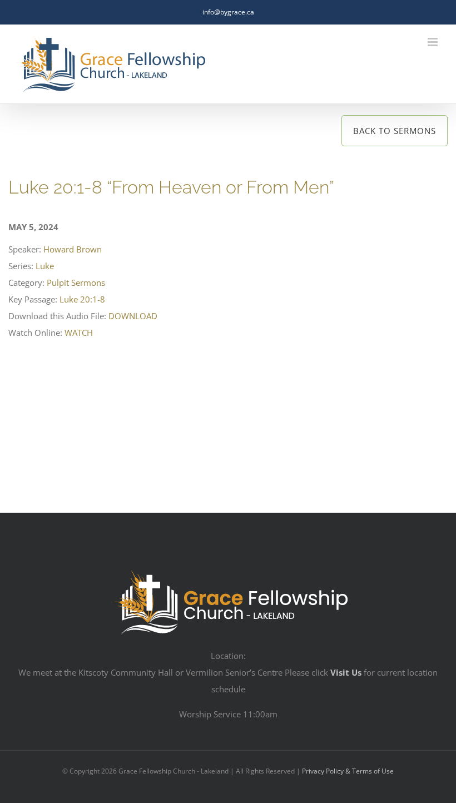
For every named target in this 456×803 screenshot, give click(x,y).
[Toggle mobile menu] (433, 42)
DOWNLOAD (132, 315)
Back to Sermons (394, 130)
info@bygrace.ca (228, 12)
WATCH (79, 332)
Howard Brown (72, 249)
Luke (45, 265)
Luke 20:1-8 (82, 299)
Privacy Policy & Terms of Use (348, 771)
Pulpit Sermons (76, 282)
